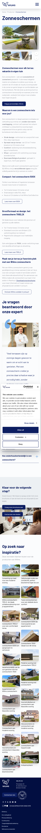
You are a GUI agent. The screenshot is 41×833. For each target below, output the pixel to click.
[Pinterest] (10, 801)
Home (4, 12)
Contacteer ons (9, 795)
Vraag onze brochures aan (14, 507)
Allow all (20, 430)
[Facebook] (3, 801)
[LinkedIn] (8, 801)
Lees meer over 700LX (12, 252)
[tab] (20, 458)
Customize (19, 437)
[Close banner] (37, 387)
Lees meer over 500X (12, 201)
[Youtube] (13, 801)
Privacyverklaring (7, 817)
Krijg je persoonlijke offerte (14, 104)
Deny (21, 444)
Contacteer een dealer (12, 514)
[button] (6, 56)
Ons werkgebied (6, 815)
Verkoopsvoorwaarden (8, 829)
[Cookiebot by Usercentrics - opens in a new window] (24, 387)
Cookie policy (6, 820)
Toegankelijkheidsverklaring (10, 823)
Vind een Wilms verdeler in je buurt (16, 292)
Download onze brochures (25, 280)
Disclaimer (5, 826)
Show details (29, 423)
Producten (10, 12)
